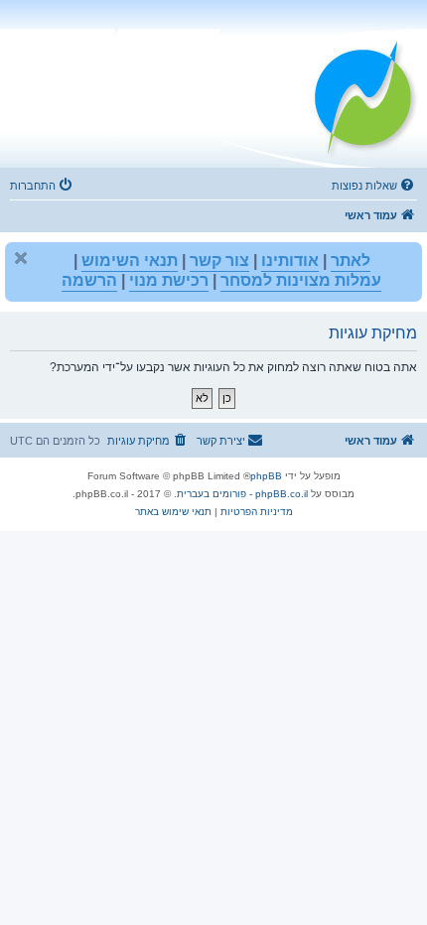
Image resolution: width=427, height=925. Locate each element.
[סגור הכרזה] (21, 258)
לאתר (350, 260)
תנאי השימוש (129, 260)
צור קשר (219, 260)
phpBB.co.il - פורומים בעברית (242, 493)
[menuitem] (374, 186)
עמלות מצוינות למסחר (300, 280)
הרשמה (89, 280)
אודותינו (290, 260)
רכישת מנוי (169, 280)
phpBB (266, 475)
